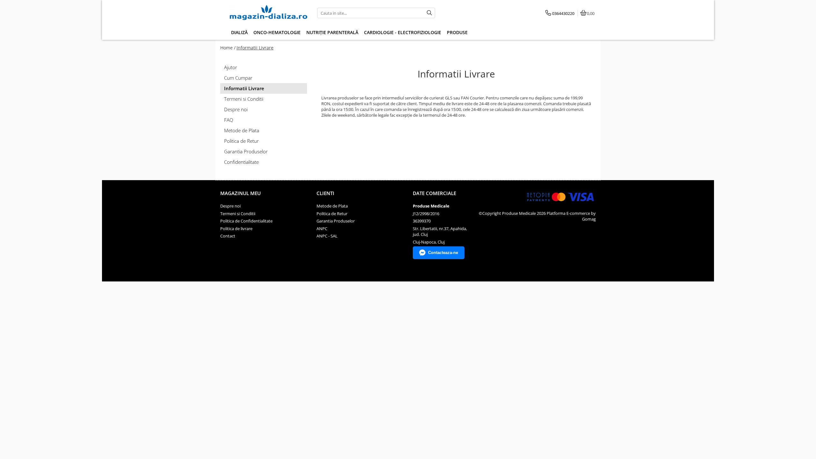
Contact (227, 236)
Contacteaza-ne (443, 252)
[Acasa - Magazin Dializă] (268, 13)
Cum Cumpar (238, 78)
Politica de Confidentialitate (246, 221)
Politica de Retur (241, 141)
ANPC (322, 228)
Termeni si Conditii (243, 99)
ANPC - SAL (327, 236)
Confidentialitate (241, 162)
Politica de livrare (236, 228)
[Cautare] (429, 13)
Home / (228, 48)
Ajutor (230, 67)
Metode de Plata (241, 130)
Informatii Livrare (255, 48)
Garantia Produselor (246, 151)
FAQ (228, 120)
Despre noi (236, 109)
